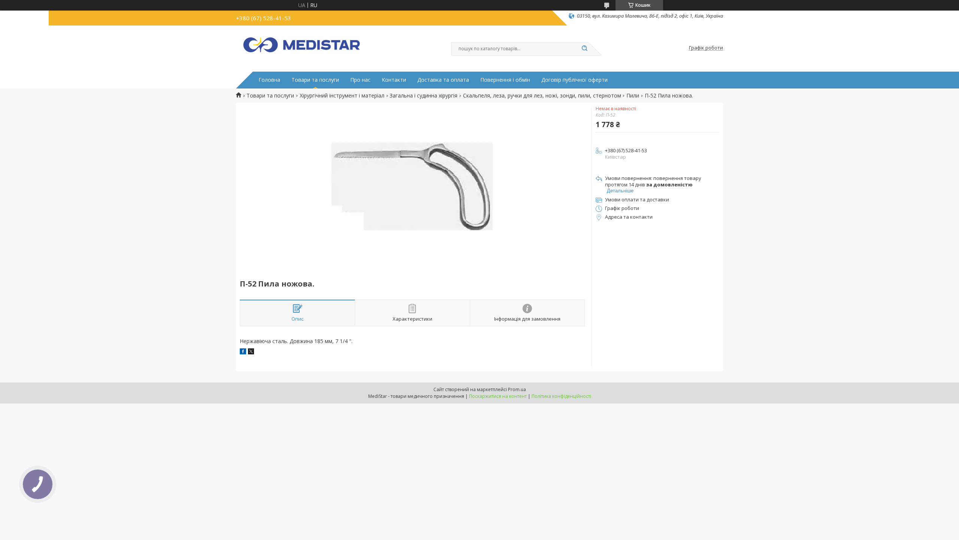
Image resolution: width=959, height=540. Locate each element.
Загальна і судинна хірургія (423, 95)
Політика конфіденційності (561, 396)
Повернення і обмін (505, 79)
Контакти (394, 79)
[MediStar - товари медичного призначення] (301, 48)
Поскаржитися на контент (498, 396)
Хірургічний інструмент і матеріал (342, 95)
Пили (632, 95)
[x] (251, 352)
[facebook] (243, 352)
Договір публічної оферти (574, 79)
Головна (269, 79)
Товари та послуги (315, 79)
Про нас (360, 79)
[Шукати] (584, 49)
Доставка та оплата (443, 79)
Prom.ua (517, 389)
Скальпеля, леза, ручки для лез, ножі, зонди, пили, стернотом (542, 95)
